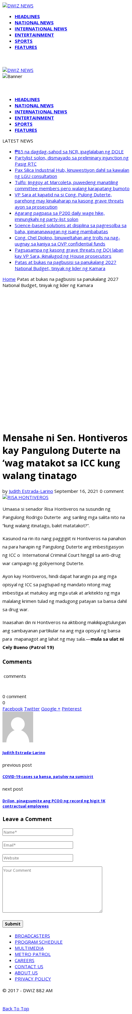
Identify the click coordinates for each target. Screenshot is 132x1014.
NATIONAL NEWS (34, 22)
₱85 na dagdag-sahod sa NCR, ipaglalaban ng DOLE (69, 151)
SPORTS (24, 41)
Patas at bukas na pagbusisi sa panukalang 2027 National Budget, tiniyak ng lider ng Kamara (65, 265)
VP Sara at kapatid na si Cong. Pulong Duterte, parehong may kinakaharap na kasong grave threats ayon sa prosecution (69, 200)
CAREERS (24, 960)
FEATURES (26, 47)
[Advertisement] (66, 359)
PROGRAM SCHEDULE (39, 942)
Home (9, 279)
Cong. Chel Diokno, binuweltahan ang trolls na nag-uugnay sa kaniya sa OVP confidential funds (67, 240)
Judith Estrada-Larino (31, 491)
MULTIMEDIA (29, 948)
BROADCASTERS (32, 936)
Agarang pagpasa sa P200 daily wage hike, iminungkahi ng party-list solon (60, 216)
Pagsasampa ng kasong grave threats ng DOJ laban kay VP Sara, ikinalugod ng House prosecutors (69, 253)
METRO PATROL (33, 954)
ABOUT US (26, 972)
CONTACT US (29, 966)
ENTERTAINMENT (34, 35)
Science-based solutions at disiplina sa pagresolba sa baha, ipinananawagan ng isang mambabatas (70, 228)
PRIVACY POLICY (33, 979)
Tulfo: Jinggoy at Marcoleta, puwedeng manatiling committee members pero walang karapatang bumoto (72, 185)
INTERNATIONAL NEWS (41, 29)
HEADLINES (27, 16)
